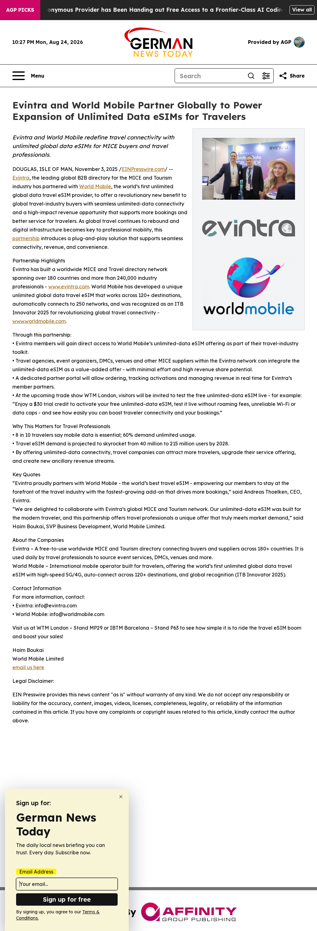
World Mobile (95, 186)
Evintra (20, 178)
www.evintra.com (68, 286)
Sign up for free (67, 899)
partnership (26, 238)
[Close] (121, 797)
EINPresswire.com (143, 169)
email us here (28, 667)
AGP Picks (20, 10)
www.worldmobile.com (39, 321)
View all (302, 9)
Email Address (36, 872)
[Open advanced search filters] (265, 76)
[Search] (251, 76)
